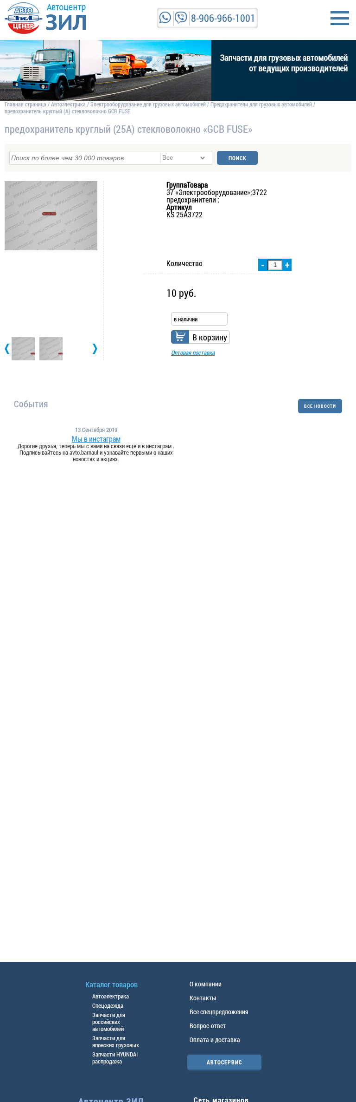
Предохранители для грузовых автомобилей (261, 104)
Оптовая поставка (193, 352)
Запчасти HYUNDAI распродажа (115, 1057)
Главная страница (25, 104)
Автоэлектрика (68, 104)
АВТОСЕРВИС (224, 1062)
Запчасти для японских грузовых (115, 1041)
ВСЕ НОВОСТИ (320, 406)
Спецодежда (107, 1005)
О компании (206, 983)
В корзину (209, 337)
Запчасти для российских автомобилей (108, 1022)
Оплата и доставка (215, 1039)
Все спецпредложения (219, 1011)
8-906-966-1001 (223, 18)
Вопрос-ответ (208, 1025)
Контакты (203, 997)
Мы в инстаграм (96, 439)
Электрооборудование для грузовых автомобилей (148, 104)
